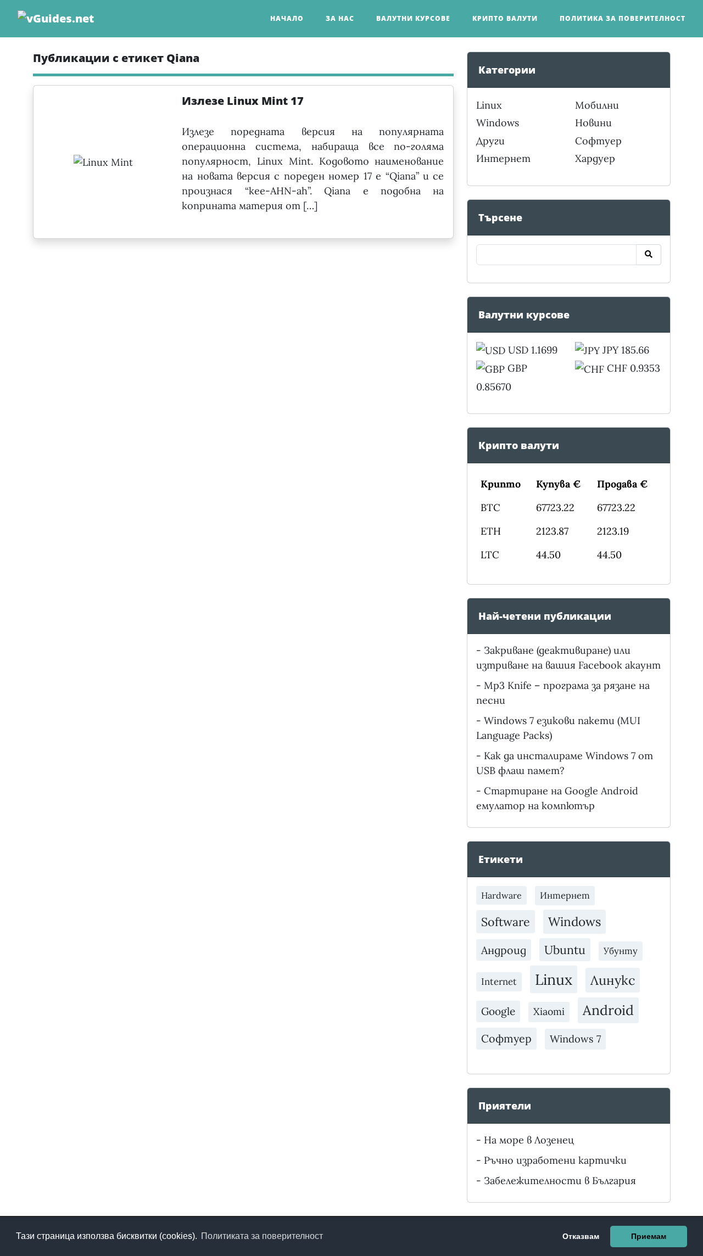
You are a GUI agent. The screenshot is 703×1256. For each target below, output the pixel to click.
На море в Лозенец (529, 1140)
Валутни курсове (413, 18)
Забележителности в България (560, 1180)
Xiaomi (549, 1011)
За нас (340, 18)
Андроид (503, 950)
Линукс (612, 980)
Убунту (621, 951)
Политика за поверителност (622, 18)
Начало (287, 18)
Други (490, 140)
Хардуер (595, 158)
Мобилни (597, 105)
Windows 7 (575, 1039)
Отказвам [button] (580, 1236)
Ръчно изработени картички (555, 1160)
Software (505, 921)
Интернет (503, 158)
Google (498, 1011)
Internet (499, 981)
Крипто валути (505, 18)
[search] (648, 254)
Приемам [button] (648, 1236)
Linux (489, 105)
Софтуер (598, 140)
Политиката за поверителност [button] (262, 1236)
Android (608, 1010)
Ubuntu (564, 949)
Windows (497, 122)
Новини (593, 122)
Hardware (501, 895)
